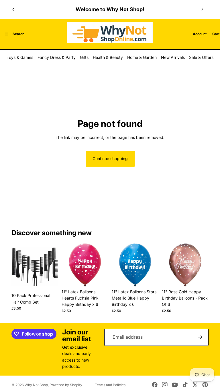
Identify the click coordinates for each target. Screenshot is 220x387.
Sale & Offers (201, 57)
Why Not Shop (36, 385)
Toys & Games (20, 57)
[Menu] (6, 34)
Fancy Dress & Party (57, 57)
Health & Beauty (108, 57)
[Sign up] (200, 337)
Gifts (84, 57)
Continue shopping (110, 158)
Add (104, 277)
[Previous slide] (13, 9)
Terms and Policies (110, 385)
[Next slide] (202, 9)
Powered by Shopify (66, 385)
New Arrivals (173, 57)
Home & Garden (142, 57)
